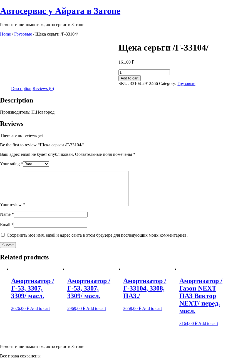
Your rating (11, 163)
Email (7, 224)
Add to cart (129, 78)
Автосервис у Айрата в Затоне (60, 11)
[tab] (21, 88)
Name (7, 214)
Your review (12, 204)
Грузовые (23, 34)
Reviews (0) (43, 88)
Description (21, 88)
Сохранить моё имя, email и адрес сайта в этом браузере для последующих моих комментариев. (97, 235)
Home (5, 34)
